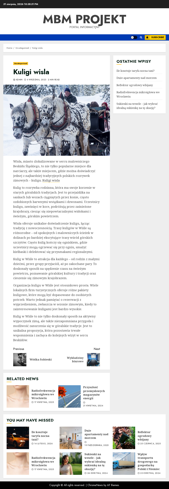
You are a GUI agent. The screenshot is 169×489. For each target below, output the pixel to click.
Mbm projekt (84, 19)
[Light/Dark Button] (134, 37)
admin (19, 80)
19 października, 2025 (96, 445)
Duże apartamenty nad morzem (137, 78)
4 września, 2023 (36, 80)
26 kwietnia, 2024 (97, 473)
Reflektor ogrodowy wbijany (135, 85)
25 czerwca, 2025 (150, 443)
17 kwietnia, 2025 (44, 402)
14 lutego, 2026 (43, 443)
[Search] (141, 37)
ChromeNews (95, 485)
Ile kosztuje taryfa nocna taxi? (135, 71)
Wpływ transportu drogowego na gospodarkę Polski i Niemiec (124, 463)
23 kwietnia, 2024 (150, 473)
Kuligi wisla (51, 180)
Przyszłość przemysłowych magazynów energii (69, 396)
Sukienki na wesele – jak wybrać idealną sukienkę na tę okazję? (71, 463)
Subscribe (157, 37)
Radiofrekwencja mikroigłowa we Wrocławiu (18, 396)
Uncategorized (20, 63)
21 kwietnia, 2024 (93, 406)
